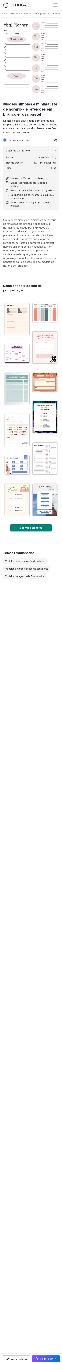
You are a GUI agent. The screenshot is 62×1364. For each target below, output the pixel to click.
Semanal (57, 14)
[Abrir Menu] (55, 5)
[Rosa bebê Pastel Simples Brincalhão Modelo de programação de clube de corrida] (45, 347)
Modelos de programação (36, 14)
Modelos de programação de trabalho (25, 561)
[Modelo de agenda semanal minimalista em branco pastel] (45, 312)
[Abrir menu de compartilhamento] (55, 140)
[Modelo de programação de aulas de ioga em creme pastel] (17, 500)
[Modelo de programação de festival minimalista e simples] (45, 417)
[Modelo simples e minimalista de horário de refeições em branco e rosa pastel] (45, 458)
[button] (16, 1358)
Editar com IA (48, 1359)
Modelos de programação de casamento (26, 568)
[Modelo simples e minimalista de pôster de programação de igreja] (45, 500)
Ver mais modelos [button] (31, 527)
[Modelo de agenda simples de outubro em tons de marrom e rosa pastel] (45, 382)
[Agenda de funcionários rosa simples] (17, 353)
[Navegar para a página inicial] (17, 5)
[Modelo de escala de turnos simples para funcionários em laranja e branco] (17, 430)
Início (4, 14)
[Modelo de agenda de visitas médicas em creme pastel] (17, 319)
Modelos (15, 14)
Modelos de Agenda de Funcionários (24, 576)
